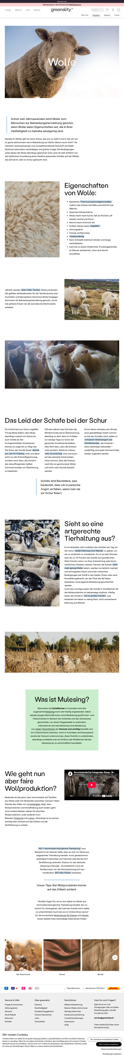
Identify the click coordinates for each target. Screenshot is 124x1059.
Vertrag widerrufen (72, 1011)
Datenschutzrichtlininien (53, 1046)
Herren (85, 915)
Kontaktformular (101, 1027)
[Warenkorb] (119, 10)
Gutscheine (40, 1021)
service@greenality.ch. (104, 1018)
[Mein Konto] (113, 10)
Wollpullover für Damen (65, 915)
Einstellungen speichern (112, 1054)
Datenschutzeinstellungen (111, 1049)
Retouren (9, 1018)
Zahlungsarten (11, 1008)
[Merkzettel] (107, 10)
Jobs (37, 1018)
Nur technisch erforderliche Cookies (105, 1039)
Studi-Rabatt (10, 1014)
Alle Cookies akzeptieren (109, 1044)
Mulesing (49, 711)
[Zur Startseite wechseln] (62, 10)
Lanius (31, 818)
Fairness (38, 1004)
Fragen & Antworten (14, 1004)
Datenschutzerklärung (74, 1014)
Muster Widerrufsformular (76, 1008)
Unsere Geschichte (43, 1014)
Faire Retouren (73, 988)
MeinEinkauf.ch (75, 5)
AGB (66, 1025)
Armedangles (33, 804)
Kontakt (8, 1021)
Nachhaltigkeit (41, 1008)
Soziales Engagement (44, 1011)
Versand (89, 988)
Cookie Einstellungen (73, 1018)
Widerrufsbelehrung (73, 1004)
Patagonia (18, 818)
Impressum (69, 1021)
